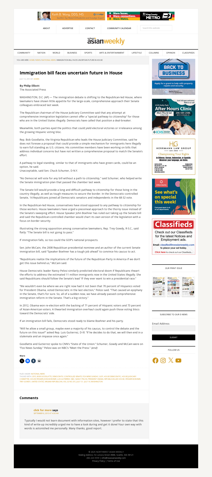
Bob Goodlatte (44, 376)
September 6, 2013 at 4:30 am (46, 413)
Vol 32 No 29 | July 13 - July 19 (76, 381)
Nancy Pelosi (81, 379)
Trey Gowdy (25, 381)
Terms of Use (113, 461)
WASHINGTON (97, 381)
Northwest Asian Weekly (106, 41)
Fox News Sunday (90, 376)
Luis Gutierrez (63, 379)
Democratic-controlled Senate (67, 376)
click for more (43, 410)
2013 (34, 376)
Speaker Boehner (132, 379)
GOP (101, 376)
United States (37, 381)
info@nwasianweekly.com (114, 458)
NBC (73, 379)
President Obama (96, 379)
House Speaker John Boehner (43, 379)
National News (38, 374)
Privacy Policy (98, 461)
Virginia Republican (53, 381)
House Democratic (112, 376)
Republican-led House (114, 379)
